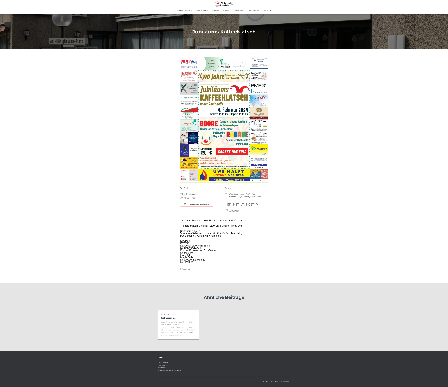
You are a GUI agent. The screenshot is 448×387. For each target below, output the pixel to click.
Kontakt (267, 10)
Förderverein (239, 10)
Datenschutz (163, 362)
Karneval (234, 210)
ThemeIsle (286, 382)
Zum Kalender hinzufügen (198, 204)
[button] (191, 10)
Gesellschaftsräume (220, 10)
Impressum (162, 365)
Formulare (254, 10)
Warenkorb (162, 368)
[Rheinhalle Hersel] (224, 4)
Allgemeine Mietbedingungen (170, 370)
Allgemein (165, 314)
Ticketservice (168, 318)
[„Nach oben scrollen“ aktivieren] (443, 382)
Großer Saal (201, 10)
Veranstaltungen (183, 10)
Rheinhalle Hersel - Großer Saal (242, 194)
